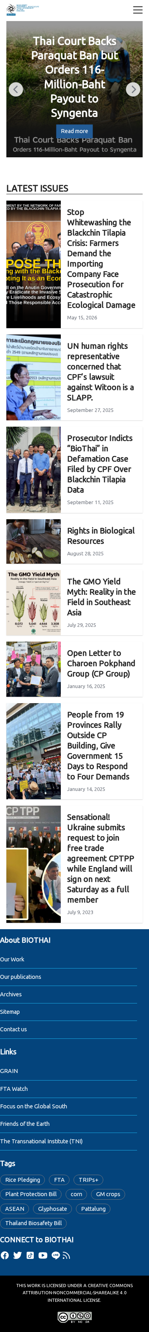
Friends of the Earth (25, 1124)
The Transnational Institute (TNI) (41, 1141)
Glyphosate (52, 1209)
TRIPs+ (89, 1180)
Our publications (20, 977)
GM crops (108, 1194)
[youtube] (43, 1255)
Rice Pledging (22, 1180)
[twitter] (17, 1255)
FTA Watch (14, 1089)
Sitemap (10, 1012)
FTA (59, 1180)
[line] (55, 1255)
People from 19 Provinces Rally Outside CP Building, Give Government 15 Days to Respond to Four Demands (98, 745)
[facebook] (5, 1255)
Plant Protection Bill (31, 1194)
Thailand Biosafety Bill (33, 1223)
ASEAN (14, 1209)
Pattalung (93, 1209)
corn (76, 1194)
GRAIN (9, 1071)
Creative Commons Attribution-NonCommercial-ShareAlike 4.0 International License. (78, 1293)
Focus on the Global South (33, 1106)
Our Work (12, 959)
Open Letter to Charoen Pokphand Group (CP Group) (101, 663)
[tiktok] (30, 1255)
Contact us (13, 1029)
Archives (11, 994)
